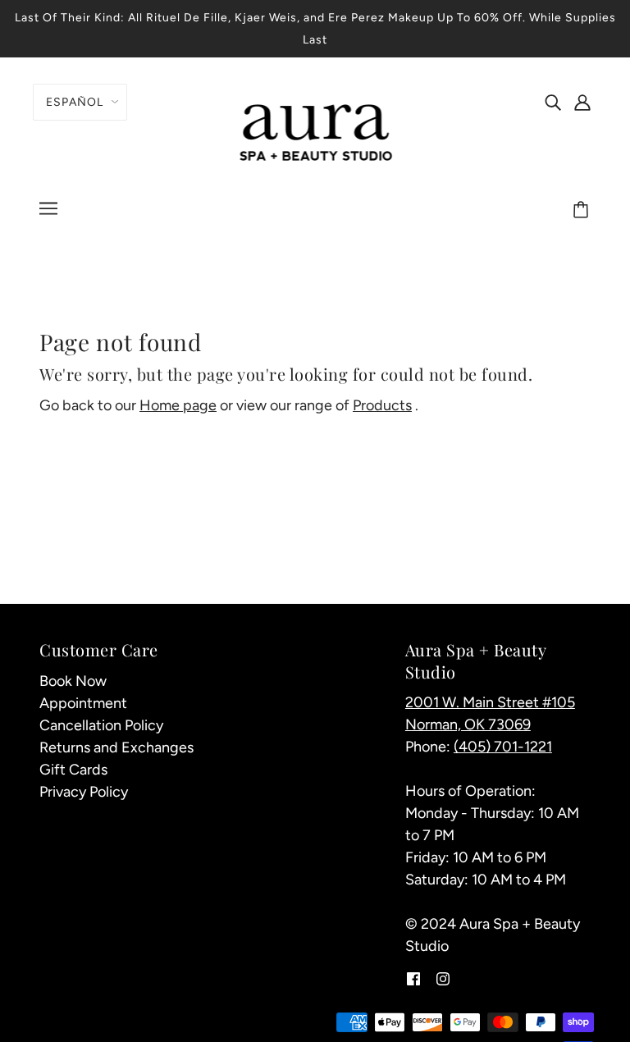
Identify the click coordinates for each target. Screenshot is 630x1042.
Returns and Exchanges (116, 747)
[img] (553, 101)
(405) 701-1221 (503, 747)
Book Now (73, 681)
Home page (178, 405)
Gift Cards (73, 770)
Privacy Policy (83, 792)
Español (74, 102)
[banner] (315, 130)
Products (382, 405)
